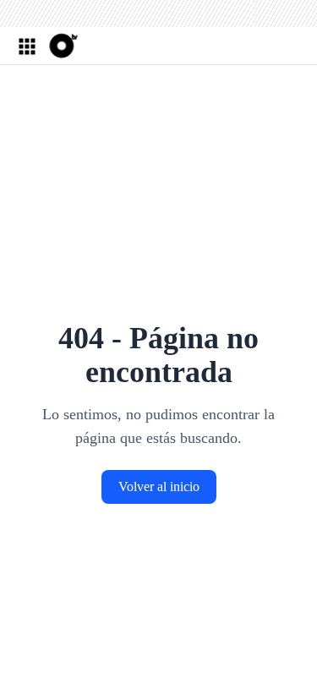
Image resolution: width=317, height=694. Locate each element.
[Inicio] (61, 45)
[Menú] (26, 46)
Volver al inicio (158, 486)
